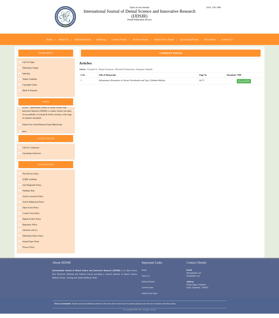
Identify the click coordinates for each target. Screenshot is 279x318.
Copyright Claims (30, 85)
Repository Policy (30, 225)
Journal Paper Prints (31, 241)
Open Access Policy (31, 208)
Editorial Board (82, 39)
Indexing (101, 39)
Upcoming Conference (32, 153)
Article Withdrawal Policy (33, 202)
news (24, 130)
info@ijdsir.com (193, 276)
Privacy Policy (29, 247)
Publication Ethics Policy (33, 236)
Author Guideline (30, 79)
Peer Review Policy (31, 174)
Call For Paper (29, 62)
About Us (63, 39)
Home (49, 39)
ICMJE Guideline (30, 179)
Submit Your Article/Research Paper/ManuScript (42, 123)
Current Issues (119, 39)
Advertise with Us (30, 230)
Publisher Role (29, 191)
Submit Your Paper (164, 39)
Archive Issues (140, 39)
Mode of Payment (30, 90)
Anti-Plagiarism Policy (32, 185)
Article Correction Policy (33, 196)
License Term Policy (31, 213)
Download (209, 39)
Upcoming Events (189, 39)
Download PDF (243, 81)
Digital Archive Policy (32, 219)
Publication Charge (30, 68)
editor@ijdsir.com (193, 273)
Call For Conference (31, 148)
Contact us (227, 39)
